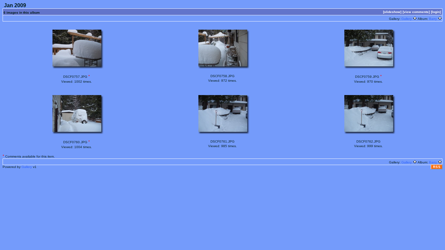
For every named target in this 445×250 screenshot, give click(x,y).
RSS (437, 167)
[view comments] (416, 12)
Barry (433, 19)
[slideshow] (392, 12)
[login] (436, 12)
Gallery (407, 19)
